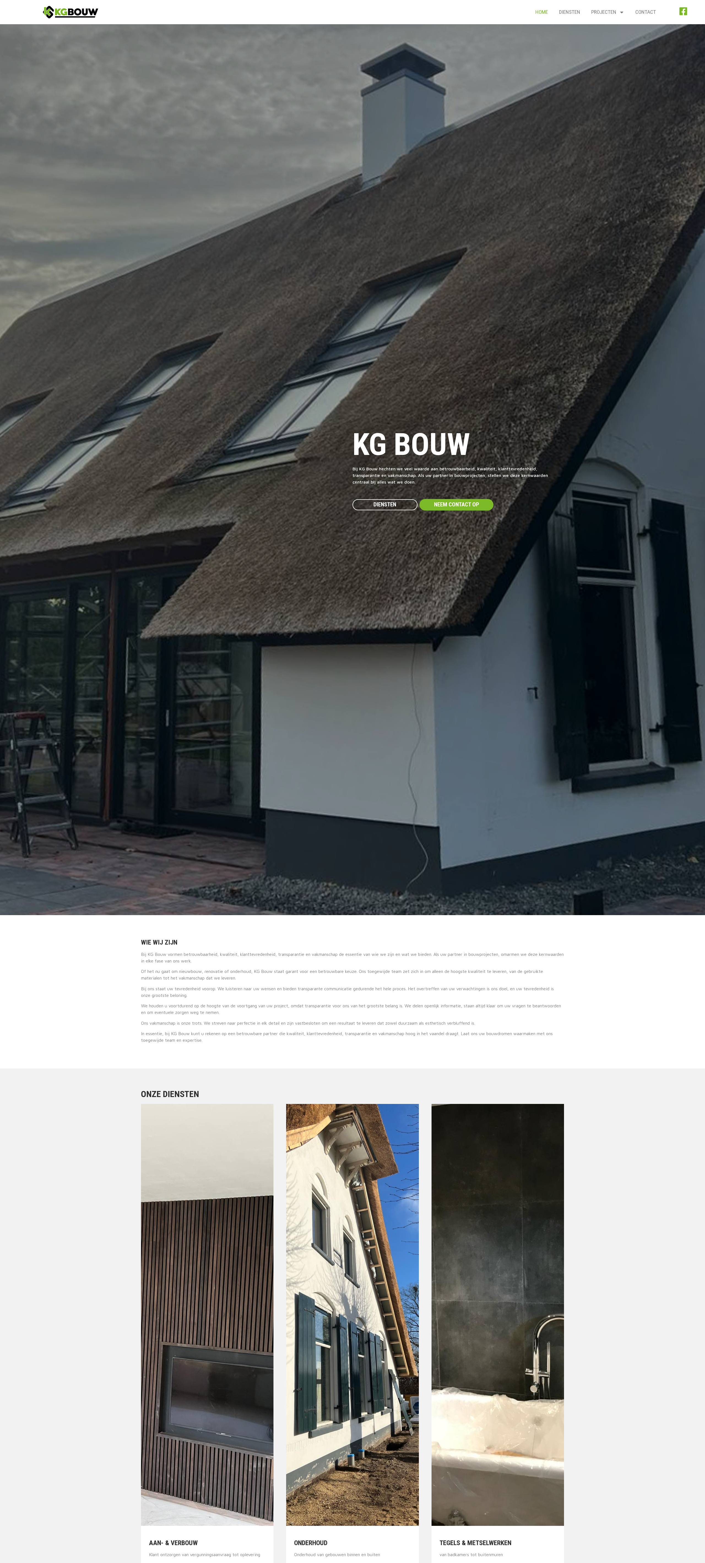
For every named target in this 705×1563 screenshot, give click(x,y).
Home (541, 12)
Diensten (569, 12)
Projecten (603, 12)
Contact (645, 12)
